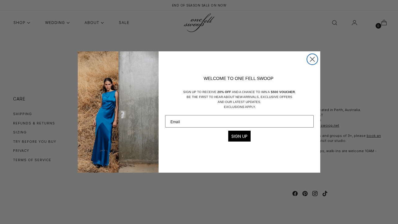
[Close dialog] (312, 59)
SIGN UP (239, 136)
